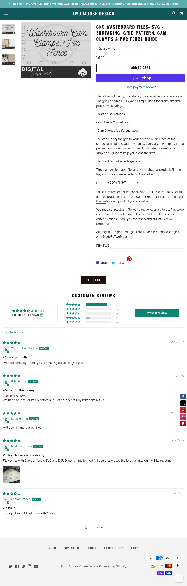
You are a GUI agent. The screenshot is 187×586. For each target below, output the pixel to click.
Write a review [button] (157, 313)
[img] (11, 342)
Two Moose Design (93, 13)
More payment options (140, 87)
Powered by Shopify (112, 566)
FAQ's (134, 548)
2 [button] (91, 527)
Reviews (102, 245)
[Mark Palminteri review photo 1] (11, 474)
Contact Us (72, 548)
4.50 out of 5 (39, 311)
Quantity (104, 48)
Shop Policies (113, 548)
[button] (73, 304)
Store (52, 548)
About (92, 548)
